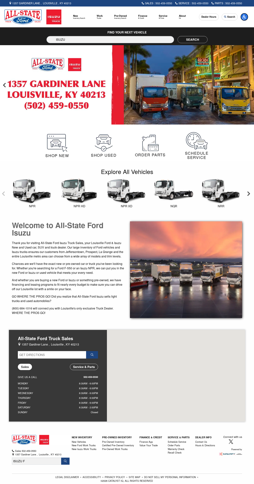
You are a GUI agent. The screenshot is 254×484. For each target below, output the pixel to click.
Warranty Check (176, 449)
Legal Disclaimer (67, 477)
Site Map (135, 477)
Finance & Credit (150, 437)
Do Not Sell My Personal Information (170, 477)
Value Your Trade (148, 445)
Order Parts (174, 445)
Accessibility (92, 477)
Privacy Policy (115, 477)
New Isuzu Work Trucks (84, 449)
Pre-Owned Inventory (117, 437)
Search (192, 39)
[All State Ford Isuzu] (32, 16)
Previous (4, 85)
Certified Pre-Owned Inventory (118, 445)
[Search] (65, 461)
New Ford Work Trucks (84, 445)
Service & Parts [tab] (84, 367)
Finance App (146, 441)
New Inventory (82, 437)
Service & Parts (179, 437)
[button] (79, 17)
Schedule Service (177, 441)
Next (249, 85)
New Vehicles (79, 441)
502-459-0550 (90, 377)
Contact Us (201, 441)
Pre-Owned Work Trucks (115, 449)
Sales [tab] (25, 367)
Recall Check (174, 452)
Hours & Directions (205, 445)
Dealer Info (203, 437)
